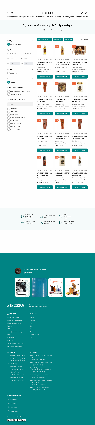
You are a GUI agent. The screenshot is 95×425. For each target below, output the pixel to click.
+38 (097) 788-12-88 (16, 369)
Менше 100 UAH (11, 53)
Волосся (32, 317)
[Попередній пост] (18, 287)
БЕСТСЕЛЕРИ (40, 17)
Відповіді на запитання (14, 323)
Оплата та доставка (13, 317)
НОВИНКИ (33, 17)
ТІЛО (21, 17)
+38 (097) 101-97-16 (38, 372)
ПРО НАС (74, 17)
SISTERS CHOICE (61, 17)
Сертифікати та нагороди (15, 332)
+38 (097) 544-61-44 (38, 377)
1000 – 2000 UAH (26, 53)
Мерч (31, 329)
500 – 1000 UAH (11, 58)
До (22, 63)
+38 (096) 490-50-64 (17, 380)
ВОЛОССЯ (10, 17)
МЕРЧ (28, 17)
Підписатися (27, 273)
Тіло (31, 323)
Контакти (10, 340)
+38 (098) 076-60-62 (38, 390)
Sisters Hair (13, 399)
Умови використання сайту (15, 343)
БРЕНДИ (68, 17)
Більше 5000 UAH (26, 58)
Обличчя (32, 320)
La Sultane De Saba (43, 59)
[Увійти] (82, 13)
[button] (44, 39)
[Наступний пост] (77, 287)
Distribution (13, 407)
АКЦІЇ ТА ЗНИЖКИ (50, 17)
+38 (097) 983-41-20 (16, 372)
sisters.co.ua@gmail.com (17, 355)
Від (8, 63)
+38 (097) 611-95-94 (38, 365)
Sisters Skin (13, 403)
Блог (8, 334)
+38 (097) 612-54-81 (16, 366)
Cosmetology (14, 411)
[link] (86, 13)
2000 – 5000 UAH (26, 56)
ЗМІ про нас (11, 329)
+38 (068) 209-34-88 (39, 384)
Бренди (32, 337)
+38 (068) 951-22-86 (16, 377)
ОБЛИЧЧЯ (17, 17)
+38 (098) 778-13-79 (38, 359)
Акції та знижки (34, 334)
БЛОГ (79, 17)
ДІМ (24, 17)
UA (8, 13)
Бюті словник (11, 337)
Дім (31, 326)
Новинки (32, 332)
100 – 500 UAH (11, 56)
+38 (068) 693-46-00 (17, 374)
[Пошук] (12, 13)
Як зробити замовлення (14, 320)
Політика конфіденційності (15, 346)
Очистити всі (68, 39)
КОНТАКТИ (84, 17)
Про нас (9, 326)
